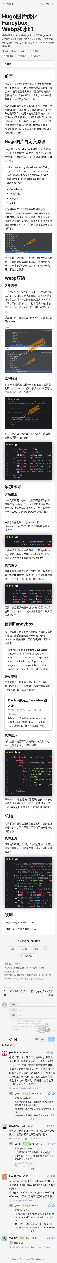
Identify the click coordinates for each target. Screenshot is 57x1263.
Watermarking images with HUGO (30, 512)
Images (14, 198)
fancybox (10, 639)
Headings (15, 193)
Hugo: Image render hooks (19, 922)
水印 (45, 949)
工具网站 (26, 558)
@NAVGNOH (26, 1148)
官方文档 (36, 388)
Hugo (12, 949)
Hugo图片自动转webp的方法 (25, 384)
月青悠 (33, 1259)
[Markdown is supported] (36, 1039)
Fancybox (23, 949)
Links (12, 202)
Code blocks (16, 189)
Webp (35, 949)
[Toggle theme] (42, 4)
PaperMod (17, 504)
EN (47, 4)
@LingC (24, 1210)
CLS (39, 807)
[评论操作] (48, 1052)
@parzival (25, 1098)
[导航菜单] (52, 4)
